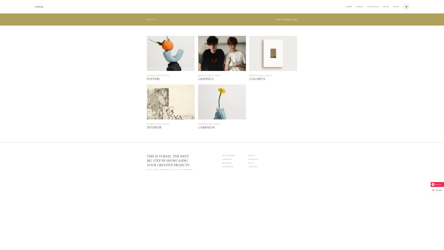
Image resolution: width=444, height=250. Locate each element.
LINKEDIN (227, 159)
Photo (166, 75)
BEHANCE (227, 163)
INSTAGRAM (228, 156)
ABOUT (252, 156)
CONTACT (253, 167)
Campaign (206, 127)
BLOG (251, 163)
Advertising (154, 75)
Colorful (257, 79)
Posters (153, 79)
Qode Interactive (162, 169)
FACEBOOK (227, 167)
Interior (154, 127)
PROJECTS (253, 159)
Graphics (205, 79)
